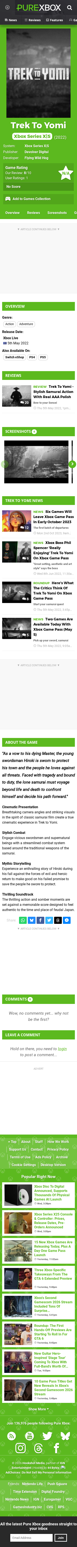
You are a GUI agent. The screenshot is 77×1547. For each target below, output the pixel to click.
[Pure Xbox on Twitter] (47, 1437)
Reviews (33, 213)
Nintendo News (17, 1499)
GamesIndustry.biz (27, 1507)
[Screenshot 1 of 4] (36, 462)
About (25, 1142)
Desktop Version (53, 1165)
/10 (27, 173)
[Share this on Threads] (58, 920)
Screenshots (57, 213)
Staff (39, 1142)
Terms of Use (20, 1157)
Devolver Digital (37, 152)
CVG (50, 1507)
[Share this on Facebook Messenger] (67, 920)
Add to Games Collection (31, 199)
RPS (61, 1507)
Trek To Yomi (38, 129)
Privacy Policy (58, 1149)
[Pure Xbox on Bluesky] (65, 1437)
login (62, 1048)
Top (13, 1142)
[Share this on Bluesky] (32, 920)
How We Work (58, 1142)
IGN (36, 1499)
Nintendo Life (32, 1484)
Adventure (26, 324)
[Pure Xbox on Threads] (38, 1449)
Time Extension (25, 1492)
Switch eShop (14, 357)
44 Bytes (53, 1468)
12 (26, 528)
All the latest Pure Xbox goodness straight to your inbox (38, 1526)
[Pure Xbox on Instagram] (20, 1449)
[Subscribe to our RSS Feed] (11, 1437)
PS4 (32, 357)
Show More (37, 1409)
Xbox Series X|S (37, 146)
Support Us (17, 1149)
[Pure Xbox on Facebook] (56, 1449)
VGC (69, 1499)
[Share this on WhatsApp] (23, 920)
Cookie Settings (24, 1165)
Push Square (57, 1484)
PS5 (43, 357)
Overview (12, 213)
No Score (13, 187)
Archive (62, 1157)
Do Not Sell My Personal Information (46, 1472)
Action (9, 324)
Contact (37, 1149)
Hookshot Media (33, 1463)
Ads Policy (43, 1157)
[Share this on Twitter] (49, 920)
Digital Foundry (53, 1492)
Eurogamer (52, 1499)
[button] (72, 464)
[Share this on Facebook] (40, 920)
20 (26, 403)
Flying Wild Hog (36, 158)
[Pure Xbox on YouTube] (29, 1437)
